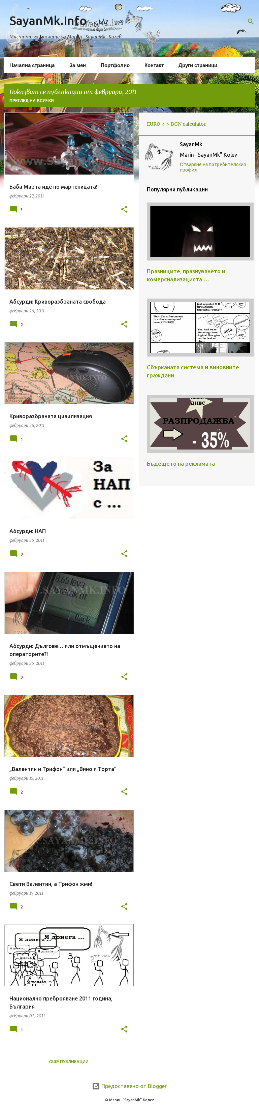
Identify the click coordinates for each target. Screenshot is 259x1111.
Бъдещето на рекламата (181, 463)
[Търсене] (251, 21)
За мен (77, 65)
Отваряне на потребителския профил (213, 167)
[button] (124, 209)
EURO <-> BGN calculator (176, 124)
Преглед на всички (31, 100)
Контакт (154, 65)
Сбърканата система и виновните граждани (193, 371)
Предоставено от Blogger (133, 1086)
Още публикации (69, 1061)
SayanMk (191, 144)
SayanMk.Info (48, 20)
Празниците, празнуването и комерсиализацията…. (186, 275)
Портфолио (115, 65)
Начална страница (32, 65)
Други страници (198, 65)
